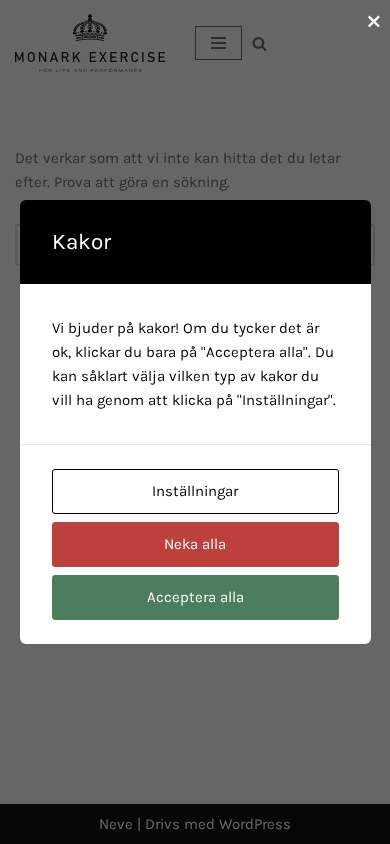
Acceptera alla (195, 597)
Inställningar (195, 491)
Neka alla (195, 544)
